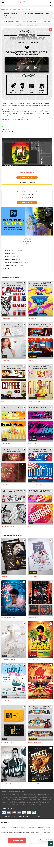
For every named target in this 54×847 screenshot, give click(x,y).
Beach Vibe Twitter (6, 443)
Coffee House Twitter (7, 401)
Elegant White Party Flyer (8, 659)
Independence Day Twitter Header (37, 485)
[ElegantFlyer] (23, 2)
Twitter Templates (16, 250)
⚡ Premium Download (27, 177)
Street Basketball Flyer (34, 784)
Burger (30, 526)
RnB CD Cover (32, 617)
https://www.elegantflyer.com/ (32, 827)
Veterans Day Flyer (33, 701)
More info (18, 259)
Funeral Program (32, 576)
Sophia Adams (14, 256)
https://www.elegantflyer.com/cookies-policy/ (23, 832)
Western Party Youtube (34, 742)
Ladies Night (5, 485)
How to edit (21, 265)
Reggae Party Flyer (33, 659)
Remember (4, 576)
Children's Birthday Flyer (8, 617)
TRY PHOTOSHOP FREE (44, 21)
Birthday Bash (5, 360)
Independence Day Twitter (9, 318)
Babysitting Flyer (6, 701)
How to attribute (24, 262)
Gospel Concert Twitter (34, 401)
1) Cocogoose (5, 129)
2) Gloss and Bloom (7, 131)
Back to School (32, 318)
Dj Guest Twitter (32, 443)
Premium (43, 2)
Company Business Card (8, 742)
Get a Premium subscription (31, 25)
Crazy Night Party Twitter (35, 360)
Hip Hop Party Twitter (7, 526)
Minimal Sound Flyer (7, 784)
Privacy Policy (13, 834)
